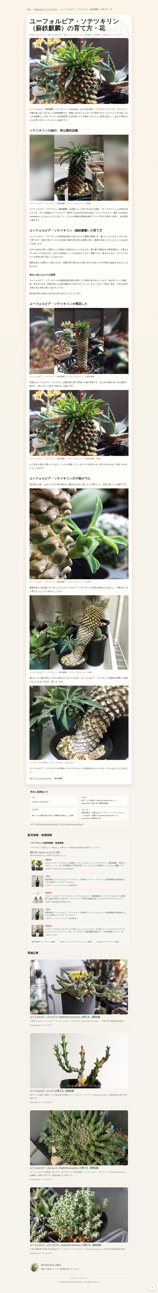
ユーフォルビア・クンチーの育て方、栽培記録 (52, 1091)
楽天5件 (33, 852)
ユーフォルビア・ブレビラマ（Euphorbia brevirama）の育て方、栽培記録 (65, 1017)
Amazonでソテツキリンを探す (107, 942)
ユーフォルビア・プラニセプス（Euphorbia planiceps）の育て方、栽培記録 (65, 1245)
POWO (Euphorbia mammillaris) (71, 824)
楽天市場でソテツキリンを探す (43, 942)
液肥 (112, 263)
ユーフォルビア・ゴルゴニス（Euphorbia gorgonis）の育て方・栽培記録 (64, 1168)
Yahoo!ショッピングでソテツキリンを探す (76, 942)
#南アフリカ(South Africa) (40, 778)
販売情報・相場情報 (92, 35)
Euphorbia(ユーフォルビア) (45, 9)
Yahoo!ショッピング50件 (49, 852)
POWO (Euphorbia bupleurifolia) (46, 824)
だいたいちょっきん (75, 35)
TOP (28, 9)
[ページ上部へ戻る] (152, 1287)
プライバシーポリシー (79, 1278)
